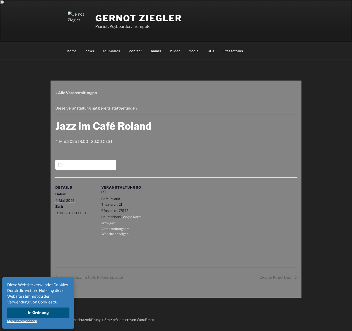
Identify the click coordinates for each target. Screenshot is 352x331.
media (194, 50)
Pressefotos (233, 50)
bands (156, 50)
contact (135, 50)
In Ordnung (38, 312)
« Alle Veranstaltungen (76, 93)
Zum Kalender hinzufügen (86, 165)
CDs (211, 50)
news (89, 50)
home (71, 50)
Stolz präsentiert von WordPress (129, 320)
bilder (175, 50)
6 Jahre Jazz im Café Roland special (91, 277)
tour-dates (111, 50)
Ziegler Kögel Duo (276, 277)
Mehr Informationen (22, 321)
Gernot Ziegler (138, 18)
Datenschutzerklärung (83, 320)
